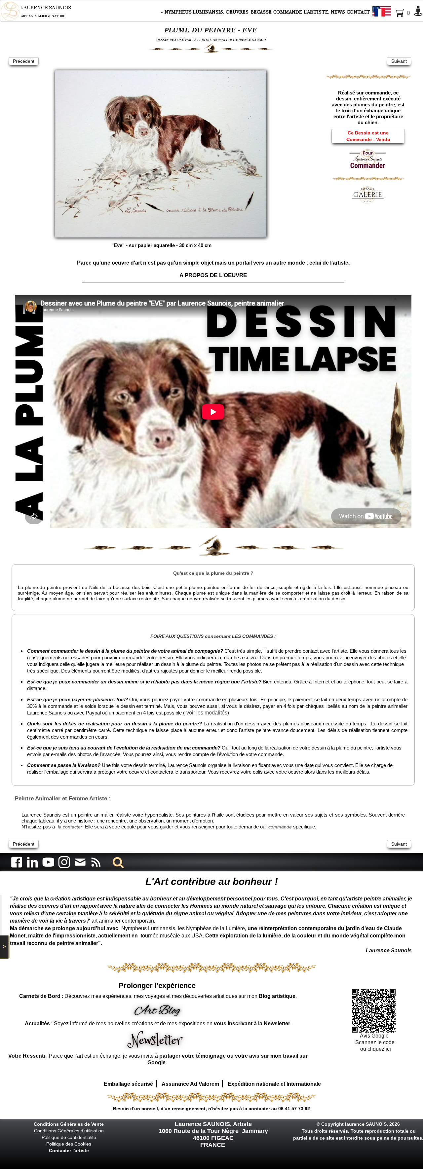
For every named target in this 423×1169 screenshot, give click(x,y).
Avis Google (375, 1036)
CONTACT (358, 12)
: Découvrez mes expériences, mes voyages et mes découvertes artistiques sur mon (157, 996)
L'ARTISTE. (316, 12)
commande (280, 826)
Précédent (23, 61)
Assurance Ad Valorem (190, 1084)
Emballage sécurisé (128, 1084)
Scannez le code (375, 1042)
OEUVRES (238, 12)
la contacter (70, 826)
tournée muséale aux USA (172, 935)
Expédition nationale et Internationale (274, 1084)
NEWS (338, 12)
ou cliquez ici (375, 1049)
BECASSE (261, 12)
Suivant (399, 61)
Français (399, 12)
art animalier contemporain (123, 921)
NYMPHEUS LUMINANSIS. (194, 12)
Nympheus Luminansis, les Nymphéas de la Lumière (183, 928)
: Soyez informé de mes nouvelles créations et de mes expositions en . (158, 1023)
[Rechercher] (117, 861)
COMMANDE (287, 12)
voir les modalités (206, 712)
